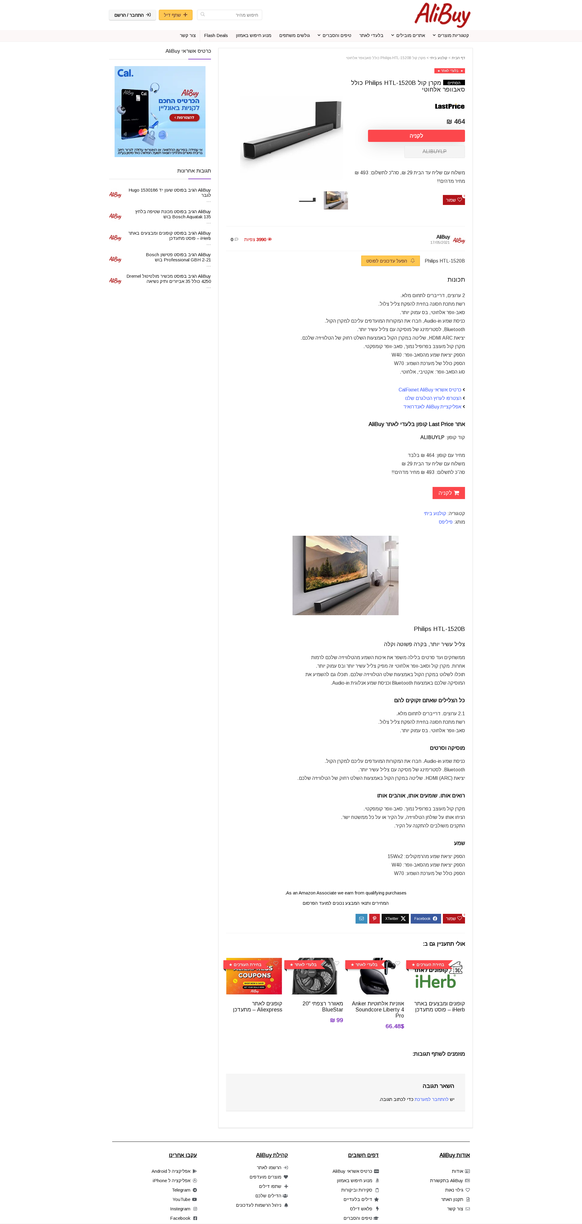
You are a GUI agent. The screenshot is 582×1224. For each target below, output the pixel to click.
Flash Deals (216, 35)
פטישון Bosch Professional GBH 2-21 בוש (178, 257)
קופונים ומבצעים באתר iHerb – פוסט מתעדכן (439, 1007)
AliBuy (443, 237)
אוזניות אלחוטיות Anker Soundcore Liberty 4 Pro (378, 1010)
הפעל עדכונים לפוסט (387, 260)
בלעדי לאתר (371, 35)
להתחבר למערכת (432, 1099)
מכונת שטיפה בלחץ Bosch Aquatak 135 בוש (173, 214)
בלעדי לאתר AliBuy (392, 424)
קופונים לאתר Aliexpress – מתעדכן (257, 1007)
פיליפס (446, 522)
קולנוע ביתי (438, 58)
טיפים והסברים (337, 35)
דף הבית (458, 58)
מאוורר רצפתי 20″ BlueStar (323, 1007)
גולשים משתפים (294, 35)
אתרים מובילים (410, 35)
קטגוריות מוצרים (453, 35)
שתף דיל (172, 15)
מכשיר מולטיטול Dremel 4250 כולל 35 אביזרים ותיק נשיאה (168, 278)
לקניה (416, 136)
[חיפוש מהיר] (202, 15)
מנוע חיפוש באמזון (253, 35)
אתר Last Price (447, 424)
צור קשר (188, 35)
